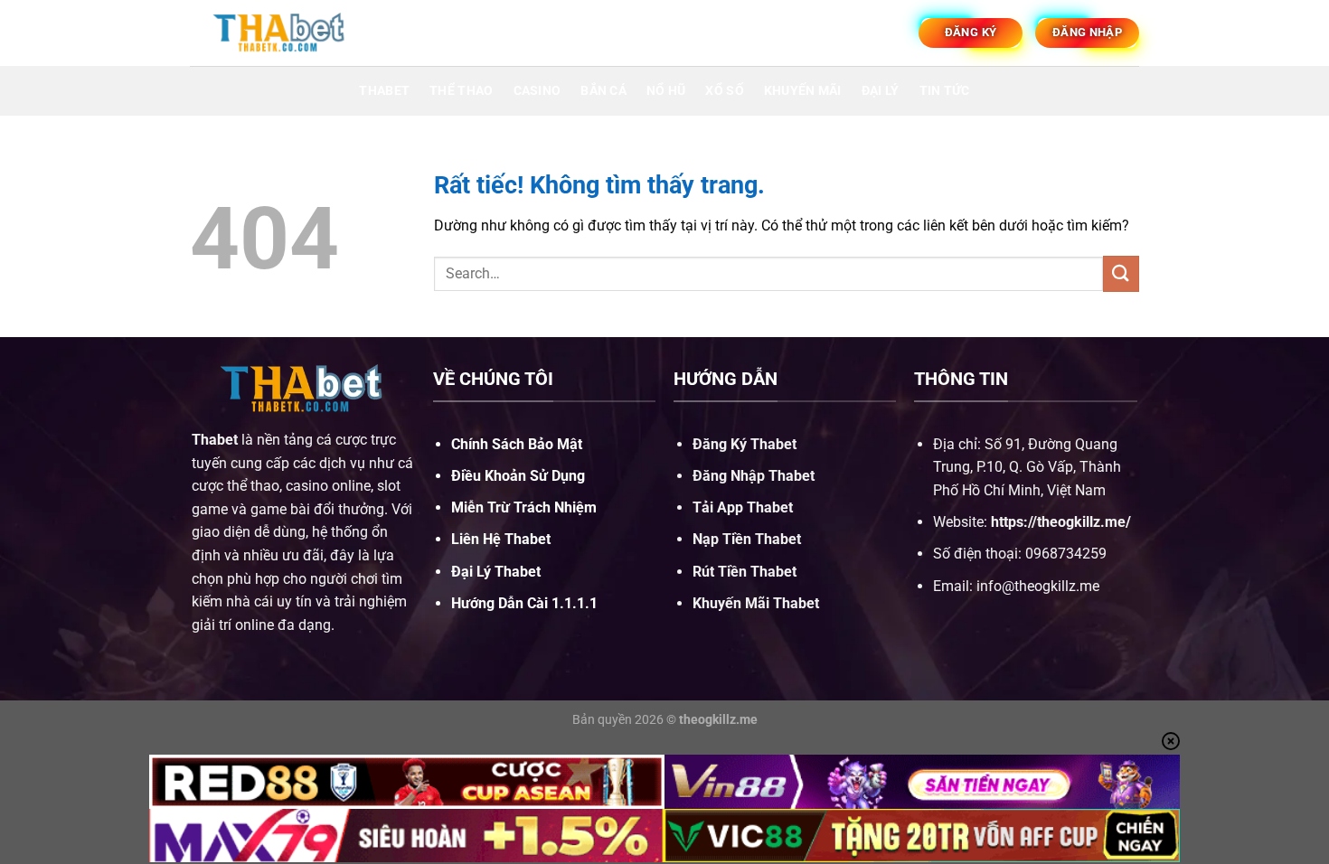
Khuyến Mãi (803, 91)
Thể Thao (461, 91)
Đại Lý (881, 91)
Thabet (384, 91)
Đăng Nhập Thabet (754, 475)
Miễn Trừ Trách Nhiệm (524, 507)
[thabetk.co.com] (280, 32)
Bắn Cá (603, 91)
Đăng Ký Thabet (744, 444)
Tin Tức (944, 91)
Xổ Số (724, 91)
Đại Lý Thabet (496, 571)
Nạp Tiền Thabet (747, 539)
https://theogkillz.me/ (1061, 522)
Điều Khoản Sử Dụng (518, 475)
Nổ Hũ (665, 91)
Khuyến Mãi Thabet (756, 603)
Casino (537, 91)
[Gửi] (1121, 273)
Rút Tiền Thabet (744, 571)
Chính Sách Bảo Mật (516, 444)
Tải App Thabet (743, 507)
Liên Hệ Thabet (501, 539)
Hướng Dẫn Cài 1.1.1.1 (524, 603)
